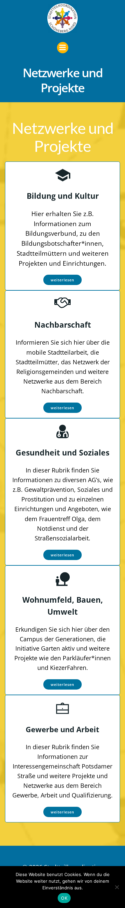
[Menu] (62, 47)
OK (64, 898)
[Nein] (116, 887)
